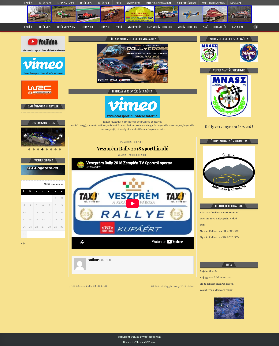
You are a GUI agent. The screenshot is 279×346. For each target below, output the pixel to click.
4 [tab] (42, 149)
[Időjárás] (229, 318)
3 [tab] (38, 149)
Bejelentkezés (209, 271)
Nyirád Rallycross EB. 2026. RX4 (219, 237)
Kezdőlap (28, 3)
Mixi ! (203, 224)
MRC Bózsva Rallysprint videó (218, 218)
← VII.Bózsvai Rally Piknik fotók (88, 286)
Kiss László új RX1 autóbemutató (219, 212)
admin (123, 155)
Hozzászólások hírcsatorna (216, 283)
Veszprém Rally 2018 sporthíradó (133, 148)
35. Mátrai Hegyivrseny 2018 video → (174, 286)
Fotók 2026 (45, 3)
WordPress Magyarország (216, 290)
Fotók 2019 (104, 3)
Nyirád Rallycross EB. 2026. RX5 (220, 231)
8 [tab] (60, 149)
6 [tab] (51, 149)
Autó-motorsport (133, 141)
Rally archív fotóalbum (158, 3)
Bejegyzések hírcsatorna (215, 277)
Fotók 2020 (86, 3)
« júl (23, 243)
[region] (43, 137)
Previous (26, 136)
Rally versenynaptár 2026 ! (229, 126)
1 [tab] (29, 149)
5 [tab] (47, 149)
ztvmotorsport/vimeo (136, 121)
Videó (118, 3)
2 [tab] (34, 149)
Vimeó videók (133, 3)
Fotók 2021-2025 (65, 3)
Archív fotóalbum (186, 3)
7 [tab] (55, 149)
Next (60, 136)
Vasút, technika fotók (213, 3)
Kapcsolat (235, 3)
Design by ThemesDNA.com (139, 342)
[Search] (255, 26)
